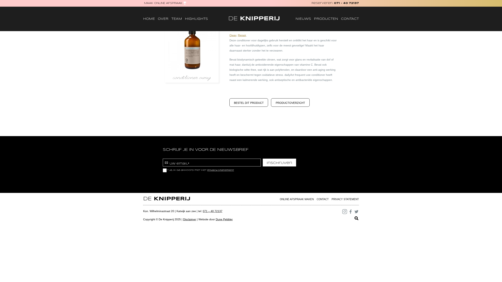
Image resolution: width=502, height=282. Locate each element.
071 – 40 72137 (212, 211)
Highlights (196, 18)
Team (176, 18)
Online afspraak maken (297, 199)
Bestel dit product (249, 102)
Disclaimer (189, 219)
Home (149, 18)
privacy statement (220, 170)
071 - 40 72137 (346, 3)
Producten (326, 18)
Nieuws (303, 18)
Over (163, 18)
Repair (242, 35)
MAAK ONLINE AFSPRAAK (163, 3)
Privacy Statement (345, 199)
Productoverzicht (290, 102)
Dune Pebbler (224, 219)
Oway (232, 35)
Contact (350, 18)
